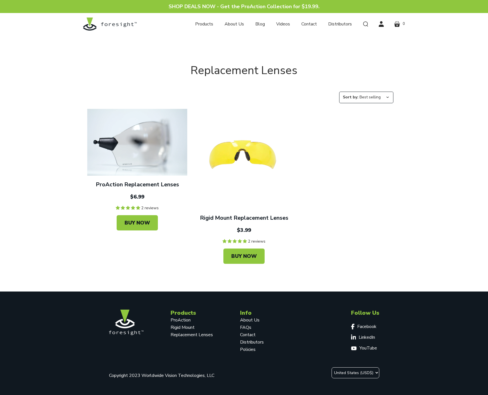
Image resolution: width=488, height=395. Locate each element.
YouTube (368, 348)
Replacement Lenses (192, 335)
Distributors (252, 342)
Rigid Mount (183, 327)
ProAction (181, 320)
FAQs (245, 327)
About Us (250, 320)
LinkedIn (367, 337)
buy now (137, 222)
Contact (248, 335)
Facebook (366, 326)
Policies (248, 349)
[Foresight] (110, 24)
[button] (128, 208)
